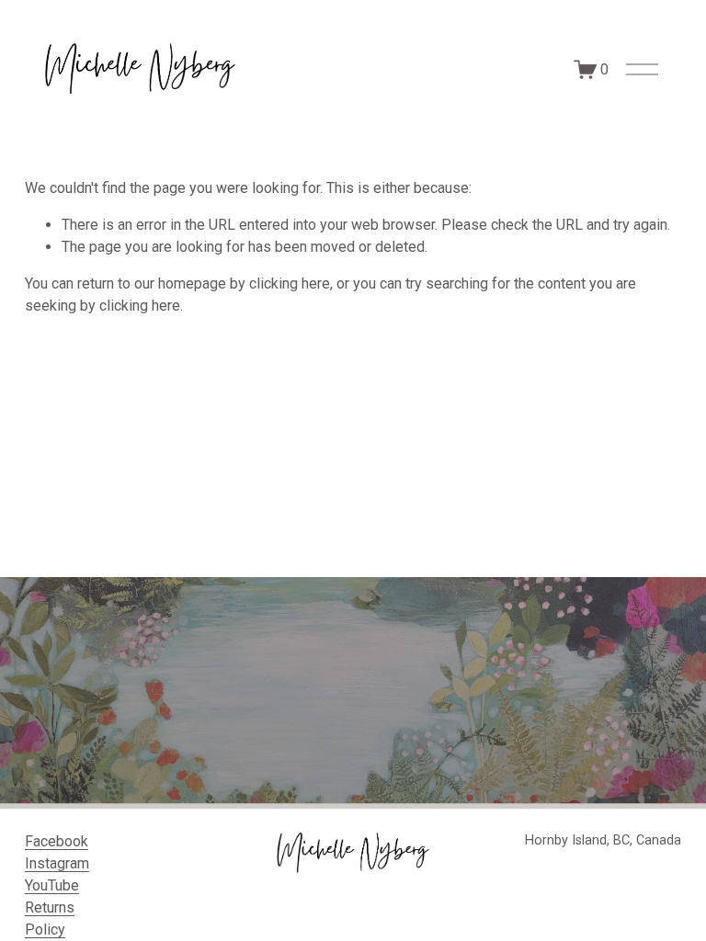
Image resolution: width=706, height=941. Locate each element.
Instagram (57, 863)
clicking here (289, 283)
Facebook (56, 841)
